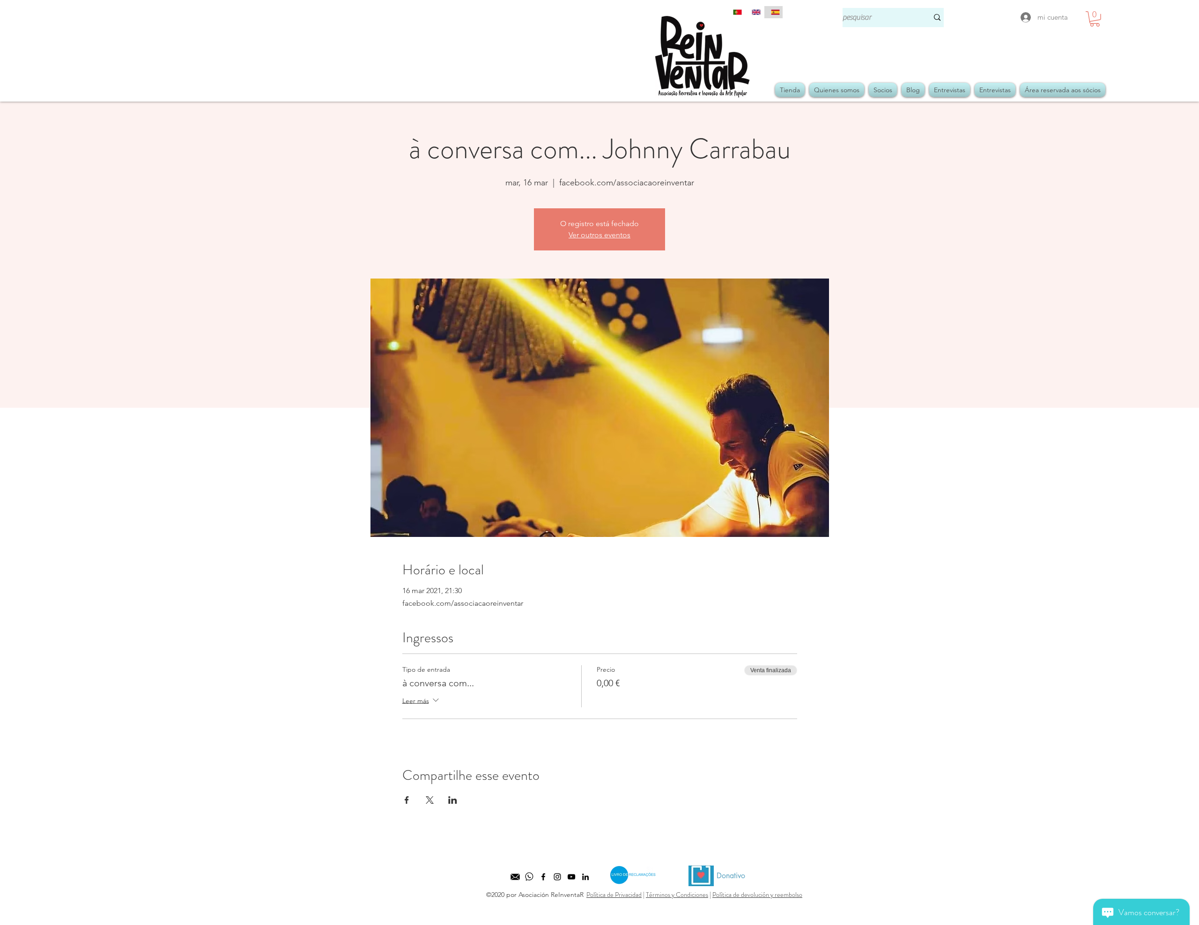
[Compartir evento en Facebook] (406, 800)
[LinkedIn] (585, 876)
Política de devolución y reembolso (757, 894)
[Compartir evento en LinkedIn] (452, 800)
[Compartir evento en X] (429, 800)
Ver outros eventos (599, 234)
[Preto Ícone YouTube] (571, 876)
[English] (754, 12)
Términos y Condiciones (677, 894)
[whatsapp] (529, 876)
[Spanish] (773, 12)
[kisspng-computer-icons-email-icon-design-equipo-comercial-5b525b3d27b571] (515, 876)
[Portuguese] (735, 12)
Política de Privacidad (614, 894)
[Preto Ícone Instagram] (557, 876)
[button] (1095, 19)
